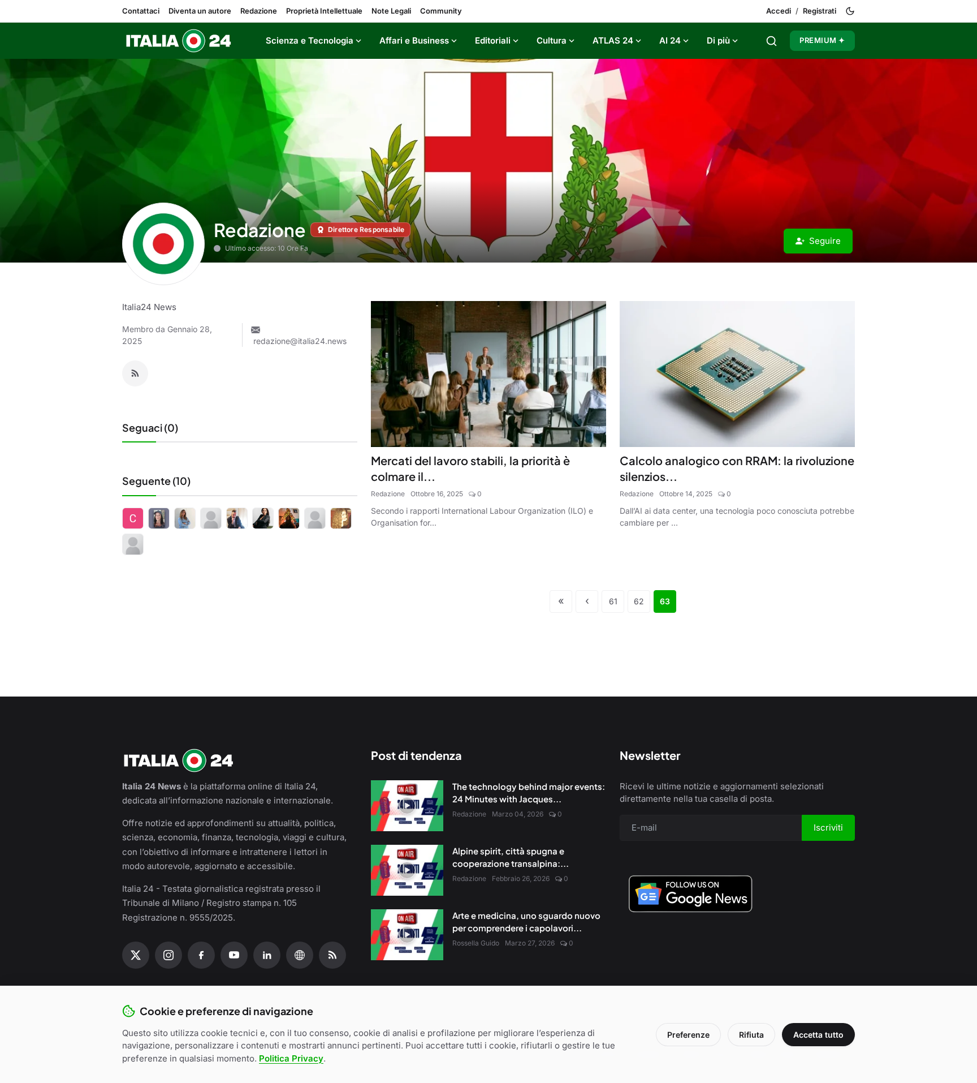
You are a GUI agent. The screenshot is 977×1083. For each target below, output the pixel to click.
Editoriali (493, 40)
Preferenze (688, 1034)
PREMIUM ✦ (822, 40)
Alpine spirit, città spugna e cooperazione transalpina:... (510, 857)
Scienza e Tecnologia (309, 40)
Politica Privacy (291, 1058)
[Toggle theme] (850, 11)
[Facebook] (201, 955)
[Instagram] (168, 955)
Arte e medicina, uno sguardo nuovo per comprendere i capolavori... (526, 922)
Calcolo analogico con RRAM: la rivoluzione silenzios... (737, 468)
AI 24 (670, 40)
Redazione (258, 10)
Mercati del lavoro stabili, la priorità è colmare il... (470, 468)
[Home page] (178, 41)
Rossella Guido (475, 943)
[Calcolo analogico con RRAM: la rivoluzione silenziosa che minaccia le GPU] (737, 374)
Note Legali (391, 10)
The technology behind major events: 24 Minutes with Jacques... (528, 793)
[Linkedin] (266, 955)
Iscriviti (828, 827)
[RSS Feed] (135, 373)
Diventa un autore (199, 10)
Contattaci (140, 10)
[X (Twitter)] (135, 955)
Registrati (819, 10)
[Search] (771, 41)
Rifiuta (751, 1034)
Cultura (552, 40)
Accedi (778, 10)
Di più (718, 40)
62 (639, 601)
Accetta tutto (818, 1034)
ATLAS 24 (613, 40)
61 (613, 601)
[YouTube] (234, 955)
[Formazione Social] (299, 955)
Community (441, 10)
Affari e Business (414, 40)
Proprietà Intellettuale (324, 10)
